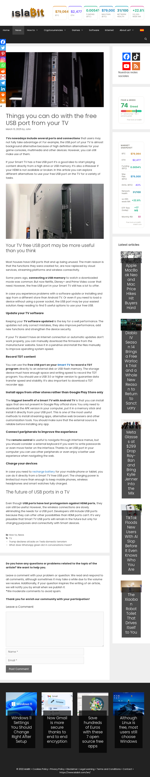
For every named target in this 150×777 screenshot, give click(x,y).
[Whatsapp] (3, 65)
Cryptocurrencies (53, 30)
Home (6, 30)
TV (10, 538)
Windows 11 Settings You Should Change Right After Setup (21, 729)
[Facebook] (3, 42)
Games (76, 30)
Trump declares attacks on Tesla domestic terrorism (38, 541)
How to (31, 30)
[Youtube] (126, 66)
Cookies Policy (40, 769)
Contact (127, 769)
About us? (125, 30)
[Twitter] (3, 48)
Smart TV (63, 365)
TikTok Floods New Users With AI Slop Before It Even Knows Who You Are (131, 543)
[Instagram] (3, 59)
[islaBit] (28, 13)
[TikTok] (136, 57)
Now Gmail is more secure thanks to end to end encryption (57, 729)
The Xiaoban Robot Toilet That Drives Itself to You (131, 613)
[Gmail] (3, 77)
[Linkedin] (3, 89)
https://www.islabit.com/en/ (75, 772)
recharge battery (43, 471)
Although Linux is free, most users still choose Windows (128, 729)
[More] (3, 100)
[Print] (3, 95)
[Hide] (1, 106)
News (18, 30)
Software (94, 30)
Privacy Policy (57, 769)
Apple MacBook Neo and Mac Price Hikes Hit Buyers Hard (131, 286)
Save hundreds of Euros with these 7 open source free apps (92, 732)
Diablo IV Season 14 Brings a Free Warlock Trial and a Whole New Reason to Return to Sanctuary (131, 370)
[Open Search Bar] (145, 39)
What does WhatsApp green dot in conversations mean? (40, 545)
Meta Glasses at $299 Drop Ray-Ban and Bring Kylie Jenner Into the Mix (131, 463)
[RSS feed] (136, 66)
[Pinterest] (3, 54)
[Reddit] (3, 71)
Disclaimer (72, 769)
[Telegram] (3, 83)
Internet (109, 30)
